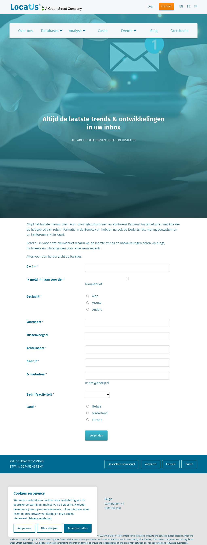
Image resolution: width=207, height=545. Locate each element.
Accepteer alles (78, 528)
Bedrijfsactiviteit (39, 394)
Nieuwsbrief (93, 284)
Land (30, 406)
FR (195, 6)
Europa (97, 420)
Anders (97, 309)
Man (95, 296)
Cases (102, 30)
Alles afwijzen (49, 528)
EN (181, 6)
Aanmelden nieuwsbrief (122, 464)
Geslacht (32, 296)
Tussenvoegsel (37, 334)
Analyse (75, 30)
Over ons (25, 30)
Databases (49, 30)
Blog (153, 30)
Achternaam (35, 347)
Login (151, 6)
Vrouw (96, 303)
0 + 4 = (31, 266)
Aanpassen (24, 528)
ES (188, 6)
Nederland (100, 413)
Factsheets (179, 30)
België (96, 406)
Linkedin (170, 464)
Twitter (189, 464)
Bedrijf (31, 361)
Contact (166, 6)
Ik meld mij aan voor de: (44, 279)
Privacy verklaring (40, 518)
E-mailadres (35, 374)
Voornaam (33, 321)
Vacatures (150, 464)
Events (126, 30)
